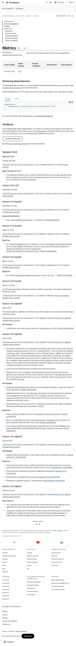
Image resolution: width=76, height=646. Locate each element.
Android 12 (5, 596)
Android (5, 553)
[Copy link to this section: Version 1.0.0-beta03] (23, 226)
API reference (31, 588)
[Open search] (47, 2)
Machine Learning (32, 556)
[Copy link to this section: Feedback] (15, 124)
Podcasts (5, 572)
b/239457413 (10, 417)
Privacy (29, 565)
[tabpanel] (38, 106)
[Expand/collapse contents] (14, 21)
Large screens (55, 553)
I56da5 (23, 390)
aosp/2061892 (57, 468)
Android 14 (5, 589)
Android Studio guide (33, 582)
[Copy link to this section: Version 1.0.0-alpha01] (24, 486)
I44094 (64, 414)
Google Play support (57, 586)
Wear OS (54, 556)
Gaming (29, 553)
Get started (7, 8)
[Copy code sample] (72, 102)
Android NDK (31, 594)
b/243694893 (68, 328)
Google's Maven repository (12, 88)
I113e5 (47, 220)
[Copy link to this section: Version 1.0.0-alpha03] (24, 334)
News (4, 565)
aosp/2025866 (49, 481)
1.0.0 (19, 71)
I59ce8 (60, 328)
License (11, 631)
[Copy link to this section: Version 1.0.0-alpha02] (24, 437)
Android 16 (5, 583)
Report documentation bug (59, 583)
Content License (57, 530)
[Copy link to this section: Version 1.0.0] (19, 152)
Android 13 (5, 593)
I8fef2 (43, 251)
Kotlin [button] (17, 99)
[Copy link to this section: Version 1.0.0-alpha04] (24, 304)
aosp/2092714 (61, 471)
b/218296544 (59, 481)
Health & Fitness (32, 559)
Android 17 (5, 580)
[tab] (7, 98)
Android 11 (5, 599)
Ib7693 (66, 429)
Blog (3, 568)
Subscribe (28, 636)
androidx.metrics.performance (12, 55)
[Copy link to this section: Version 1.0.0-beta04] (23, 202)
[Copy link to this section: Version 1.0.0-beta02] (23, 257)
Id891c (60, 275)
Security (5, 559)
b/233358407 (51, 423)
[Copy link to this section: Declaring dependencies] (32, 81)
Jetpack (19, 8)
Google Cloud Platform (9, 621)
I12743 (40, 406)
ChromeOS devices (57, 559)
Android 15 (5, 586)
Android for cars (56, 562)
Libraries (36, 16)
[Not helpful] (72, 15)
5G (28, 568)
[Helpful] (69, 15)
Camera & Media (32, 562)
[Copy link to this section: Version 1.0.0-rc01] (21, 185)
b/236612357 (10, 431)
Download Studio (32, 591)
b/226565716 (11, 457)
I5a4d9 (70, 455)
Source (4, 562)
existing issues (41, 131)
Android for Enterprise (9, 556)
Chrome (4, 615)
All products (6, 624)
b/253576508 (54, 220)
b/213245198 (54, 477)
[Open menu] (3, 2)
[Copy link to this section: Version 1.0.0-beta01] (23, 281)
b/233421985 (31, 390)
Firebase (5, 618)
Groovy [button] (7, 99)
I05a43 (42, 423)
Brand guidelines (21, 631)
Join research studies (58, 589)
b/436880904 (51, 251)
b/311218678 (67, 275)
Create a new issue (12, 139)
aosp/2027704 (44, 477)
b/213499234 (21, 457)
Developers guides (32, 585)
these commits (7, 196)
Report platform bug (57, 580)
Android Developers (8, 16)
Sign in (71, 2)
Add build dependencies (44, 116)
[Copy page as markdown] (24, 48)
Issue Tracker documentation (18, 144)
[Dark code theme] (70, 102)
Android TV (54, 565)
